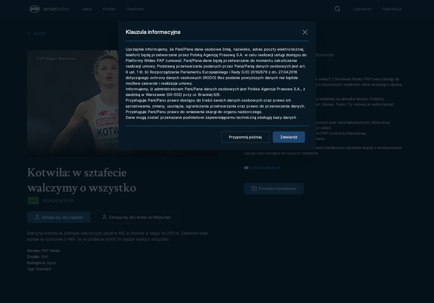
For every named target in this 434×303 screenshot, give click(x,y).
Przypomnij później (245, 137)
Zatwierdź (288, 137)
